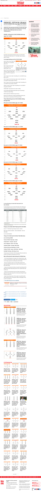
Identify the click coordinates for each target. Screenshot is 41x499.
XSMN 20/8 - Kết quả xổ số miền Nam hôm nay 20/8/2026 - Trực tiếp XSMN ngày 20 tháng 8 (7, 447)
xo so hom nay (16, 301)
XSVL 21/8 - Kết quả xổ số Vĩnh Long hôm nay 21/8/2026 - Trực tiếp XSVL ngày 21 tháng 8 (23, 414)
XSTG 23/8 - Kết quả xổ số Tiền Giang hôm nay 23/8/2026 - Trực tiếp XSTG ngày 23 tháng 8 (15, 370)
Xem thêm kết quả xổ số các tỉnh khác (12, 280)
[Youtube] (38, 0)
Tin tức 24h (9, 5)
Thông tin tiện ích (6, 20)
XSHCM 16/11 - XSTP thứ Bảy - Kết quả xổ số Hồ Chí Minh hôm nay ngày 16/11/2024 (18, 283)
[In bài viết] (1, 25)
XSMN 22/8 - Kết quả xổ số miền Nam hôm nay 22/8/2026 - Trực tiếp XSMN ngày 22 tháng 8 (23, 370)
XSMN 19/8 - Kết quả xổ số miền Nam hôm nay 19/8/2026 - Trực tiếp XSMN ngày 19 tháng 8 (23, 457)
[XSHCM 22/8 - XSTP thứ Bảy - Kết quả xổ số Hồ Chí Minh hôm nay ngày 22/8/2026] (23, 377)
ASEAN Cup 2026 (4, 5)
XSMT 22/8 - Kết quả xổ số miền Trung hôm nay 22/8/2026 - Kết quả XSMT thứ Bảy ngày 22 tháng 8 (7, 381)
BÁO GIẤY (22, 0)
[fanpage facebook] (35, 3)
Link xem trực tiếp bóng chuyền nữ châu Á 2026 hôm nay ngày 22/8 (34, 43)
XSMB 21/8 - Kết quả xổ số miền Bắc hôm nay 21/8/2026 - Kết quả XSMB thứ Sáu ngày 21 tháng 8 (7, 425)
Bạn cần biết (37, 5)
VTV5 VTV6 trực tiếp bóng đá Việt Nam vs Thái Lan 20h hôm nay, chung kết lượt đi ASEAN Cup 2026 (35, 25)
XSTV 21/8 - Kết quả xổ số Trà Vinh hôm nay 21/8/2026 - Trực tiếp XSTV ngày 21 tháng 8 (7, 414)
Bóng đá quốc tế (20, 5)
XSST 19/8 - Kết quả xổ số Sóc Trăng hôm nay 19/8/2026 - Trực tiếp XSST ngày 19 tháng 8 (15, 457)
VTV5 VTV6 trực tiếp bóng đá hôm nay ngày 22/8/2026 (35, 35)
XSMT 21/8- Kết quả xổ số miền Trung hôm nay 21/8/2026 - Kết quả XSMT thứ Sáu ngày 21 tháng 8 (15, 403)
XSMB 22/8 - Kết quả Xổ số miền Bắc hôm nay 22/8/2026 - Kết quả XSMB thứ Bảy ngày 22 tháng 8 (15, 381)
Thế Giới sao (33, 5)
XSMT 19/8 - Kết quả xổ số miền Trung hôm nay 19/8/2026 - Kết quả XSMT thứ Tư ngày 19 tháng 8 (23, 447)
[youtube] (36, 3)
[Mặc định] (1, 28)
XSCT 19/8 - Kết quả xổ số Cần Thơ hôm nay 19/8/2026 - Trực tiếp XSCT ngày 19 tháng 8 (7, 457)
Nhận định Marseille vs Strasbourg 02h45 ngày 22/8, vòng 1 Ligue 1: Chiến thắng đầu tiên (23, 403)
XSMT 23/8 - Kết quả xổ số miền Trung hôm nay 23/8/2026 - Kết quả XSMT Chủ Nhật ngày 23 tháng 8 (21, 344)
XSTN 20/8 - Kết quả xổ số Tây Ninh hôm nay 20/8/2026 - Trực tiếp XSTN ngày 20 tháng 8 (23, 436)
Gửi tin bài (35, 0)
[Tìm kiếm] (1, 3)
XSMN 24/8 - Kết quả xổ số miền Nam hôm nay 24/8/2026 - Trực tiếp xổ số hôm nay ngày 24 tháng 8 (21, 321)
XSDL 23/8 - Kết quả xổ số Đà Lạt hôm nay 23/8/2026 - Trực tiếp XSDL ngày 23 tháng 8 (7, 370)
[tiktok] (38, 3)
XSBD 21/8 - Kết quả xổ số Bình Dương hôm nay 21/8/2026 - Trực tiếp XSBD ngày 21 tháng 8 (15, 414)
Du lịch (27, 5)
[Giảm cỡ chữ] (1, 30)
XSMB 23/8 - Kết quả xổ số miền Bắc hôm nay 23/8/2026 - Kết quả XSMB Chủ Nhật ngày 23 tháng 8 (21, 332)
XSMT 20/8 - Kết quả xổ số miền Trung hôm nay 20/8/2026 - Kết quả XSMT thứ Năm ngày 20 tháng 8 (7, 436)
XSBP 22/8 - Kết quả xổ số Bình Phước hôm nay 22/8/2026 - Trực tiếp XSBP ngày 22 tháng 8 (7, 392)
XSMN (11, 301)
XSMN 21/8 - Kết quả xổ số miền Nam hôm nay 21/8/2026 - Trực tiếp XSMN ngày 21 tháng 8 (7, 403)
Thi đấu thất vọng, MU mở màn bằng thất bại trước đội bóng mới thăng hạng (35, 39)
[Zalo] (39, 3)
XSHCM (8, 301)
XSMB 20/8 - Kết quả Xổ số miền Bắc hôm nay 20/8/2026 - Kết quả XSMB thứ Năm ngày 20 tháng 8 (23, 425)
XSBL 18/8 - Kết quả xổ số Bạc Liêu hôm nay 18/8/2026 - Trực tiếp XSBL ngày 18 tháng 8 (7, 468)
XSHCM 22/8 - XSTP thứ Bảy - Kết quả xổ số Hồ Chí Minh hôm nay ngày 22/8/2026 (23, 381)
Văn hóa (24, 5)
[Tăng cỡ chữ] (1, 27)
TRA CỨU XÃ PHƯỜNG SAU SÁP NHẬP (29, 0)
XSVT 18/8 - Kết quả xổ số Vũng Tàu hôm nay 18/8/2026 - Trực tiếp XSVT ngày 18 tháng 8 (23, 468)
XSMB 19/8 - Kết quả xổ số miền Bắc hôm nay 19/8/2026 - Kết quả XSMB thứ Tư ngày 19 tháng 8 (15, 447)
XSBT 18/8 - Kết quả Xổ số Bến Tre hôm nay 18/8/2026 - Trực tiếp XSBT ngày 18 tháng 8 (15, 468)
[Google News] (22, 26)
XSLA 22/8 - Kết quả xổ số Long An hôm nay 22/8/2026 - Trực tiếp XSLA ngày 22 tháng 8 (23, 392)
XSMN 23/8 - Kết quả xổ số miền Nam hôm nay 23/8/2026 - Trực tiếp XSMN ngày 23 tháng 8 (21, 310)
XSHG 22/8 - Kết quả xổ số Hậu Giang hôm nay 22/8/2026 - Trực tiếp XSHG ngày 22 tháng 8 (15, 392)
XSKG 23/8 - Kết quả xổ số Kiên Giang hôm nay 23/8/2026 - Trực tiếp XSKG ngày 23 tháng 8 (21, 354)
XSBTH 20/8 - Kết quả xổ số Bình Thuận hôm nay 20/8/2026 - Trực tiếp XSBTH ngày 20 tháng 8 (15, 425)
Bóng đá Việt (16, 5)
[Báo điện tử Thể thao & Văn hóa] (20, 3)
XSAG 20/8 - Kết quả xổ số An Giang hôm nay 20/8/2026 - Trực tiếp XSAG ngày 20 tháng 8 (15, 436)
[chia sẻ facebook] (1, 23)
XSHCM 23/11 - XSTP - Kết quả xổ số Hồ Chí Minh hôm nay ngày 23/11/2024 (21, 69)
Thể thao (12, 5)
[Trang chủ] (1, 6)
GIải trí (29, 5)
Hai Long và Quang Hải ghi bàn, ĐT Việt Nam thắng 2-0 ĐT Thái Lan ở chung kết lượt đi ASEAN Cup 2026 (35, 30)
